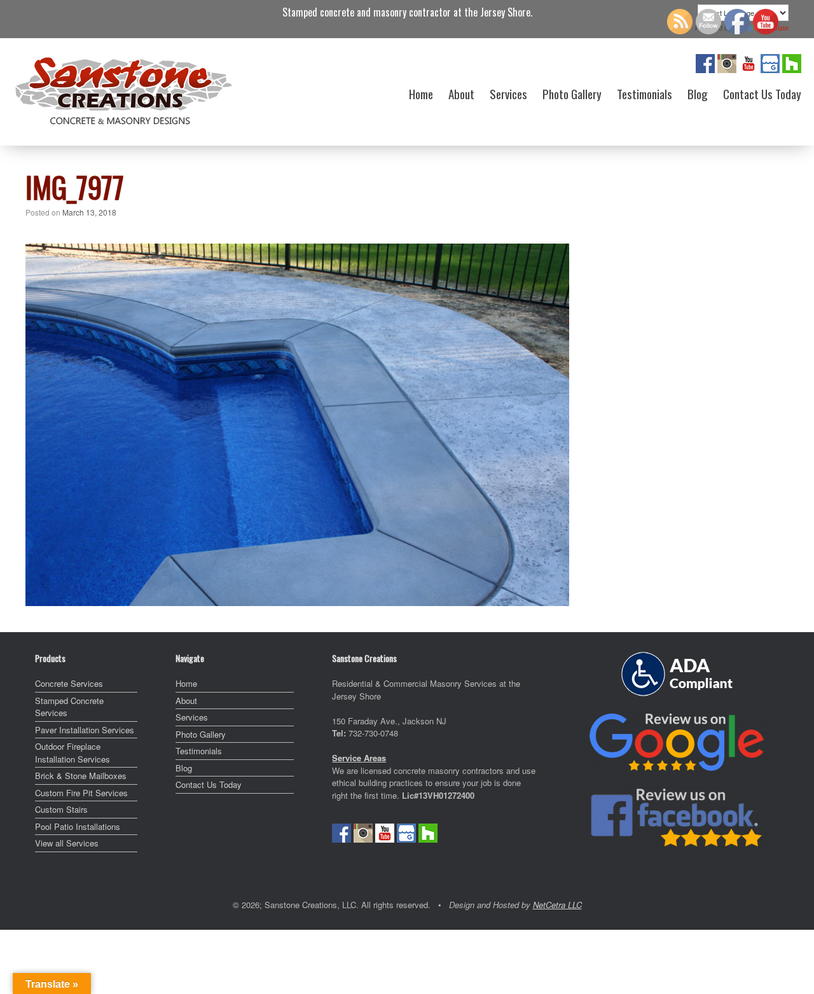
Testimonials (644, 93)
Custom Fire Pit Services (81, 793)
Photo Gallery (572, 93)
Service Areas (359, 758)
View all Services (67, 843)
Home (421, 93)
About (461, 93)
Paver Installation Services (84, 730)
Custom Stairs (61, 809)
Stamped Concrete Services (69, 706)
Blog (697, 93)
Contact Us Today (762, 93)
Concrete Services (69, 683)
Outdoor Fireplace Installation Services (72, 752)
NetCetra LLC (557, 905)
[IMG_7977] (297, 601)
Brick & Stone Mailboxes (81, 776)
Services (508, 93)
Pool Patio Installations (77, 826)
